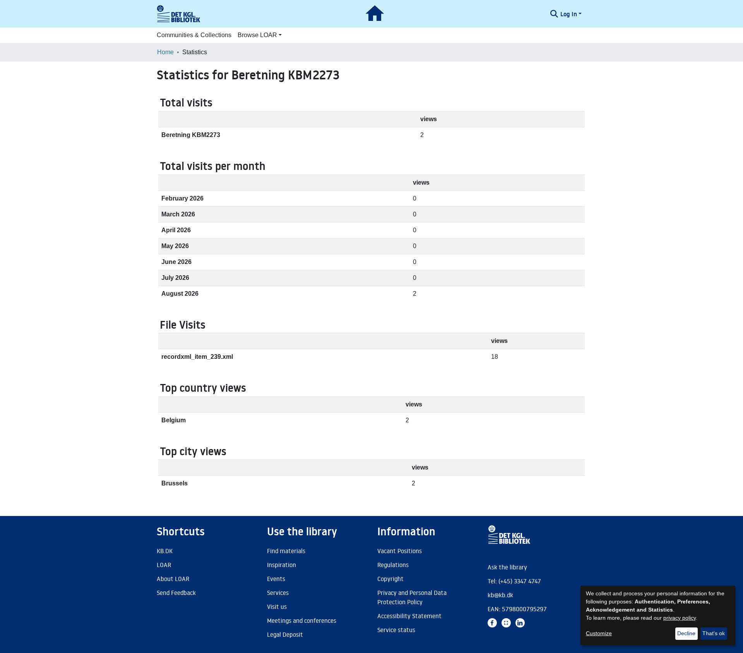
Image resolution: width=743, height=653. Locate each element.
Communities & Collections (194, 35)
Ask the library (507, 567)
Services (278, 592)
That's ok (713, 633)
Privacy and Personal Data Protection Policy (412, 597)
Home (165, 52)
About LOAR (173, 579)
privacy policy (679, 618)
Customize (599, 633)
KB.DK (165, 551)
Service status (396, 630)
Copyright (390, 579)
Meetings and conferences (301, 620)
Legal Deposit (285, 634)
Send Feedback (176, 592)
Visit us (277, 606)
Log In (568, 14)
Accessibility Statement (409, 616)
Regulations (393, 565)
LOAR (164, 565)
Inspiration (281, 565)
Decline (686, 633)
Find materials (286, 551)
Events (276, 579)
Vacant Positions (399, 551)
